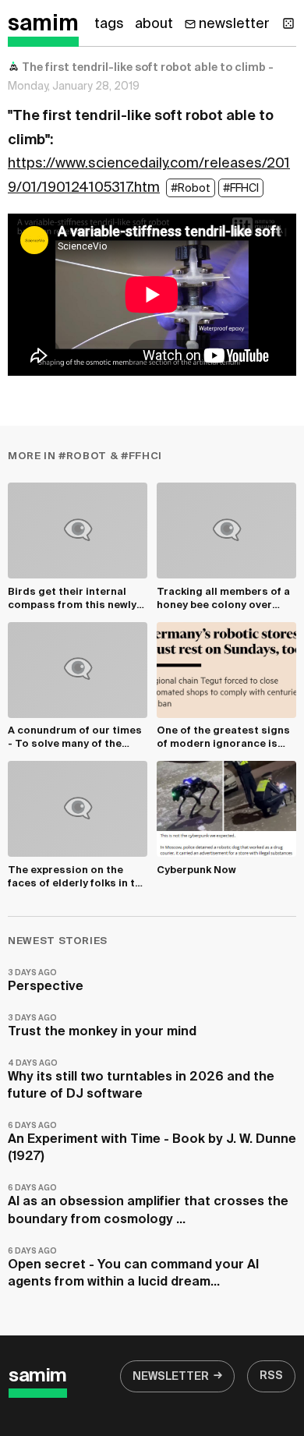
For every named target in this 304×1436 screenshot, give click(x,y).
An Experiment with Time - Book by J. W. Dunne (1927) (152, 1142)
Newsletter (171, 1376)
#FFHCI (241, 188)
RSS (271, 1376)
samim (43, 24)
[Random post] (288, 23)
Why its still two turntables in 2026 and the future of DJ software (141, 1080)
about (154, 24)
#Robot (190, 188)
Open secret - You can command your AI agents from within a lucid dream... (133, 1268)
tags (109, 24)
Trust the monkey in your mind (102, 1026)
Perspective (45, 981)
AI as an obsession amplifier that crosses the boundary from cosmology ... (148, 1205)
